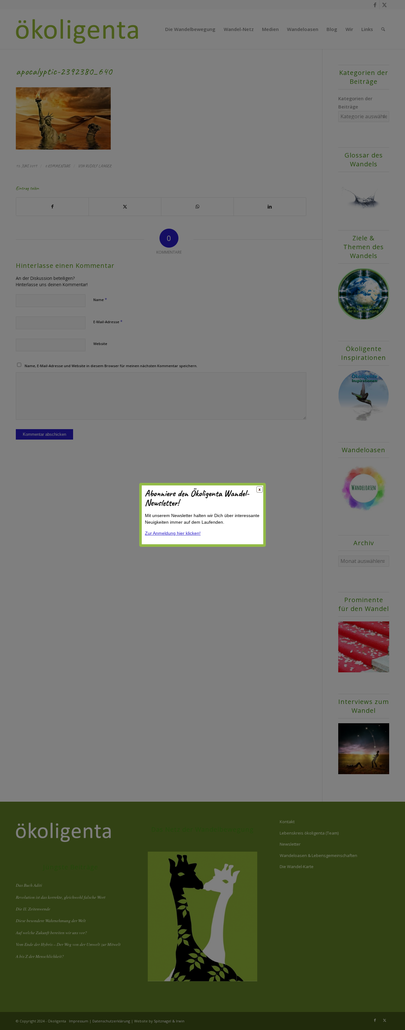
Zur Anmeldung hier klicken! (173, 533)
